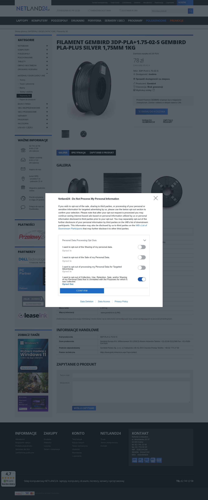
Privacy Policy (121, 301)
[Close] (157, 199)
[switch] (142, 247)
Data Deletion (86, 301)
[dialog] (104, 250)
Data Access (104, 301)
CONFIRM (82, 291)
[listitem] (104, 240)
